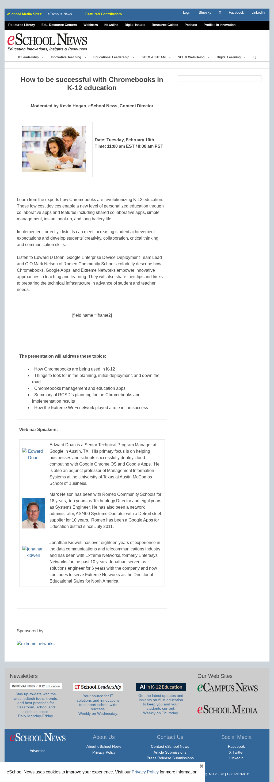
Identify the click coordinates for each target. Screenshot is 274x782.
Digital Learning (229, 57)
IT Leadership (28, 57)
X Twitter (236, 752)
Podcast (191, 25)
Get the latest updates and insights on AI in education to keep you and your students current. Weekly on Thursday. (160, 704)
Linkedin (236, 758)
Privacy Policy (104, 752)
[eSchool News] (47, 42)
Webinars (90, 25)
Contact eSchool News (170, 746)
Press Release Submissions (170, 758)
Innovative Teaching (66, 57)
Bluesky (205, 12)
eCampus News (60, 14)
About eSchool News (103, 746)
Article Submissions (170, 752)
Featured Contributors (103, 14)
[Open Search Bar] (254, 57)
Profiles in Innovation (219, 25)
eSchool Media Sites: (24, 14)
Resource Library (21, 25)
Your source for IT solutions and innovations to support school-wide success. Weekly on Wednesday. (98, 704)
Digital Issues (135, 25)
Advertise (37, 751)
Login (187, 12)
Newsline (111, 25)
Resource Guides (165, 25)
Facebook (236, 746)
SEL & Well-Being (191, 57)
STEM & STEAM (154, 57)
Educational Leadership (111, 57)
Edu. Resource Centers (59, 25)
